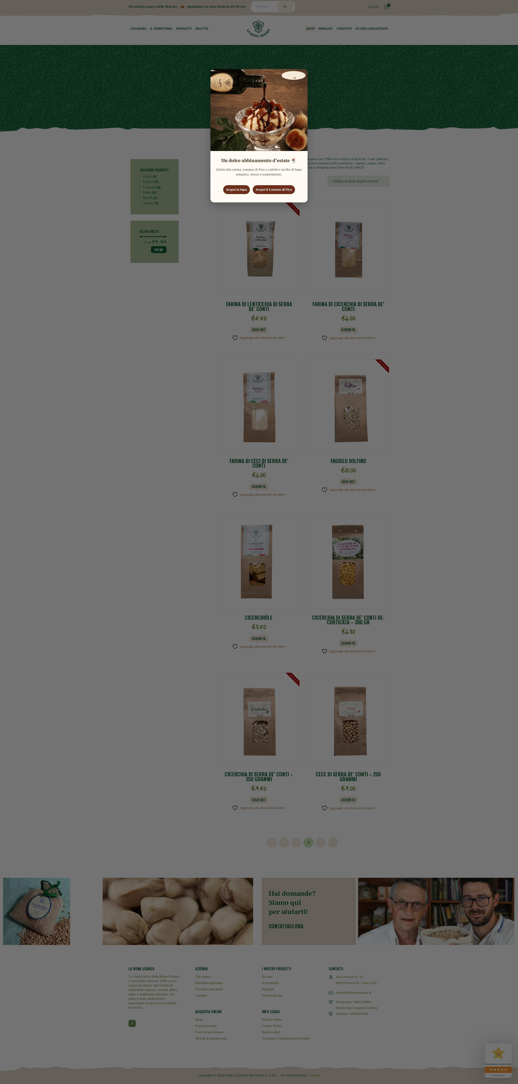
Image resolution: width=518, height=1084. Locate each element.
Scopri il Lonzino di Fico (274, 190)
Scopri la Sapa (236, 190)
